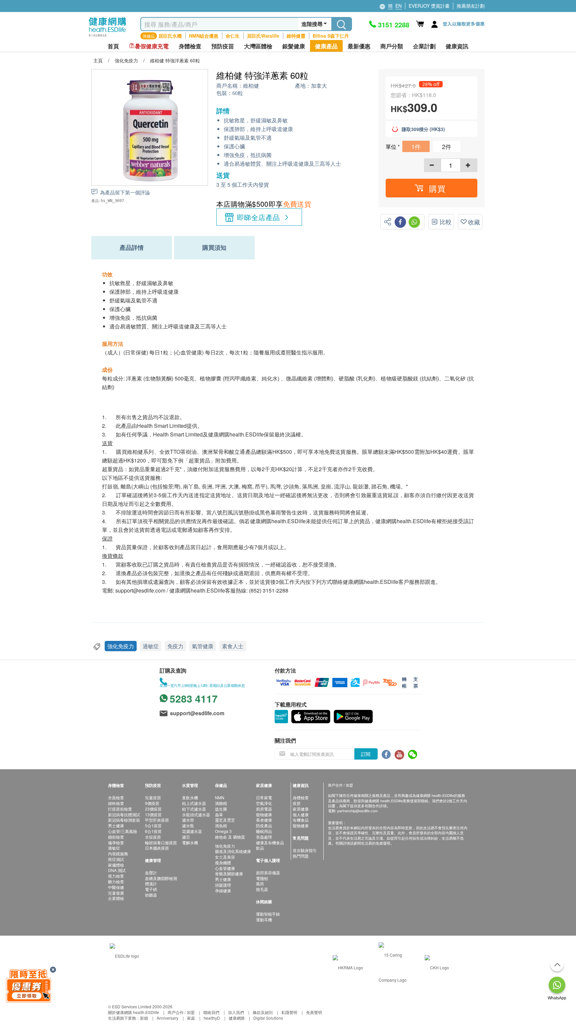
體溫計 (151, 883)
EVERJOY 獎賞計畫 (429, 5)
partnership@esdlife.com (357, 810)
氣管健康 (202, 646)
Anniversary (167, 1018)
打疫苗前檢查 (120, 809)
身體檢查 (301, 797)
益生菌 (221, 809)
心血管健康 (225, 868)
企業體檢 (116, 898)
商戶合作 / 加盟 (181, 1012)
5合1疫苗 (153, 825)
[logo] (107, 37)
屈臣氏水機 (170, 35)
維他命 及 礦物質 (230, 837)
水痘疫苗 (153, 837)
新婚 (144, 1018)
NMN (219, 797)
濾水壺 (188, 820)
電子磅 (151, 889)
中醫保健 (116, 887)
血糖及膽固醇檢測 (161, 878)
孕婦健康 (223, 890)
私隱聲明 (289, 1012)
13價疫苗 (153, 814)
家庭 (191, 1018)
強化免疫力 (120, 646)
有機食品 (301, 820)
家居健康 (301, 809)
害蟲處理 (264, 837)
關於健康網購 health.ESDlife (133, 1012)
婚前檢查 (116, 837)
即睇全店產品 (258, 217)
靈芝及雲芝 (225, 820)
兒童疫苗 (153, 797)
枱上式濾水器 (194, 803)
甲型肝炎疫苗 (157, 820)
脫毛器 (262, 889)
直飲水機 (190, 797)
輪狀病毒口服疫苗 (161, 842)
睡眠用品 (264, 831)
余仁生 (233, 35)
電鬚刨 (262, 878)
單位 (392, 146)
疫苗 (297, 803)
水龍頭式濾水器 (196, 814)
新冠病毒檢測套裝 (124, 820)
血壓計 (151, 872)
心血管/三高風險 (122, 831)
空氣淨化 (264, 803)
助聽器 (151, 895)
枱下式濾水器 (194, 809)
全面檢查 (116, 797)
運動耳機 (264, 919)
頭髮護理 (223, 885)
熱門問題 (301, 856)
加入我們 (236, 1012)
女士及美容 (225, 857)
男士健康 (116, 825)
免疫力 (175, 646)
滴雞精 (221, 803)
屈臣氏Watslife (263, 35)
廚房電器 (264, 809)
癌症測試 (116, 859)
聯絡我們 (211, 1012)
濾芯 (186, 837)
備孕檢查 (116, 842)
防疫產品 (264, 825)
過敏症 (151, 646)
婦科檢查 (116, 803)
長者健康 (264, 820)
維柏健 (251, 86)
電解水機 (190, 842)
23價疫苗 (153, 809)
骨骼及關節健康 (229, 873)
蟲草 (219, 814)
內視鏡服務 (118, 853)
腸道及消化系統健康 (233, 851)
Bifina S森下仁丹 (331, 35)
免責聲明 (314, 1012)
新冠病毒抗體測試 (124, 814)
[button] (431, 188)
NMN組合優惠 (203, 35)
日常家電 (264, 797)
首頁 (113, 46)
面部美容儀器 (268, 872)
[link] (124, 955)
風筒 (260, 883)
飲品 (260, 848)
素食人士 (232, 646)
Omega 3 (223, 831)
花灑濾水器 (192, 831)
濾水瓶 (188, 825)
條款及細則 (263, 1012)
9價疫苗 (152, 803)
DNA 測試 (117, 870)
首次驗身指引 (305, 850)
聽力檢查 (116, 881)
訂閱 (365, 754)
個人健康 (301, 814)
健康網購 (237, 1018)
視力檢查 (116, 876)
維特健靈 (296, 35)
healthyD (212, 1018)
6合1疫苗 (153, 831)
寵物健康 (264, 814)
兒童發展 (116, 893)
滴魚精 (221, 825)
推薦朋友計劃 (471, 5)
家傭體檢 (116, 865)
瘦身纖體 (223, 862)
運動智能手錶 (268, 914)
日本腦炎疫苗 (157, 848)
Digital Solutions (268, 1018)
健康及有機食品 (270, 842)
